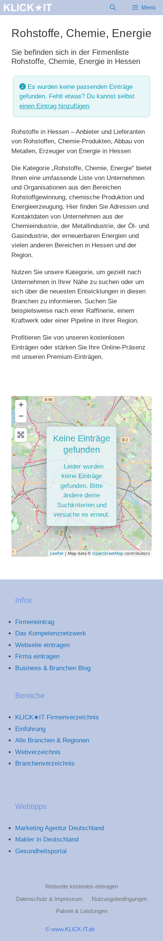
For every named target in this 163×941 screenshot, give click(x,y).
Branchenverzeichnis (45, 763)
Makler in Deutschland (46, 839)
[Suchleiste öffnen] (112, 7)
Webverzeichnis (38, 752)
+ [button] (21, 404)
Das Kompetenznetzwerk (50, 633)
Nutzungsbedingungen (119, 899)
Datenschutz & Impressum (49, 899)
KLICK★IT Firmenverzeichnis (57, 717)
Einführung (30, 729)
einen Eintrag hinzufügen (54, 106)
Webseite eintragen (42, 645)
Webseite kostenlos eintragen (81, 886)
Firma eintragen (37, 656)
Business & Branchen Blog (53, 668)
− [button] (21, 416)
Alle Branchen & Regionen (52, 740)
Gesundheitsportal (41, 851)
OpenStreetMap (108, 553)
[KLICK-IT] (28, 7)
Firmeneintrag (34, 622)
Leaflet (56, 553)
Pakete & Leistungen (81, 911)
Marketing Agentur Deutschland (59, 828)
